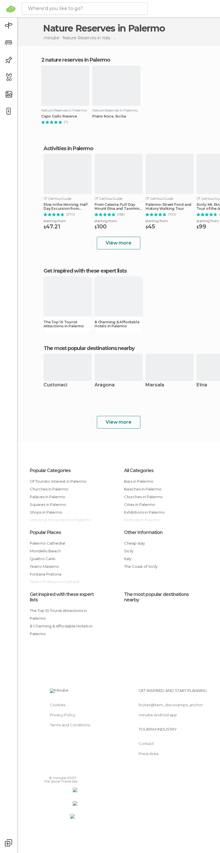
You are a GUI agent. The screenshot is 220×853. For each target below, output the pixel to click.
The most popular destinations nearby (89, 348)
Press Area (148, 753)
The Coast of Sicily (141, 566)
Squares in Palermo (48, 504)
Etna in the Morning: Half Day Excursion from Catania (65, 207)
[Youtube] (73, 769)
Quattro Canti (42, 558)
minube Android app (158, 715)
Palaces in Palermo (47, 496)
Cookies (57, 705)
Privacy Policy (62, 715)
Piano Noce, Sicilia (109, 116)
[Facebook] (51, 769)
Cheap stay (134, 543)
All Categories (139, 470)
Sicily (128, 551)
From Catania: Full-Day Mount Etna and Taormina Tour (118, 207)
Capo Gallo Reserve (59, 116)
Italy (127, 558)
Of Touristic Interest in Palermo (58, 481)
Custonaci (55, 385)
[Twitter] (58, 769)
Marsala (155, 385)
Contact (146, 743)
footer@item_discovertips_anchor (171, 705)
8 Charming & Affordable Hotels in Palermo (117, 324)
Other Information (143, 532)
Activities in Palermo (68, 148)
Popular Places (45, 532)
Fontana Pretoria (45, 574)
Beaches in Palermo (143, 489)
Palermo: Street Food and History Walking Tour (168, 207)
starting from (55, 221)
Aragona (105, 385)
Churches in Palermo (49, 489)
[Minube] (10, 9)
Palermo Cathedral (47, 543)
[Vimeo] (66, 769)
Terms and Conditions (70, 725)
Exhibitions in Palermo (144, 512)
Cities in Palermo (139, 504)
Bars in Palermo (138, 481)
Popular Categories (50, 470)
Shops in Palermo (46, 512)
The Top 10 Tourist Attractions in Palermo (64, 324)
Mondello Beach (45, 551)
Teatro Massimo (44, 566)
